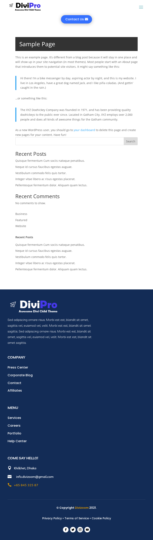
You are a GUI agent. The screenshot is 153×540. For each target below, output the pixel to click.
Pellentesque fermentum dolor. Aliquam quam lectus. (51, 185)
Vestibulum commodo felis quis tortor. (41, 173)
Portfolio (14, 433)
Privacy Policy (52, 518)
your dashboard (84, 130)
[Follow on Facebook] (66, 529)
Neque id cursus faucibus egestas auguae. (43, 167)
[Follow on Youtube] (87, 529)
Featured (21, 220)
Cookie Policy (101, 518)
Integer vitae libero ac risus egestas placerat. (45, 179)
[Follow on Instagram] (80, 529)
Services (14, 418)
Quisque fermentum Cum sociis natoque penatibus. (50, 161)
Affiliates (15, 390)
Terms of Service (77, 518)
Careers (14, 425)
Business (21, 214)
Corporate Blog (20, 375)
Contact (14, 383)
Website (20, 226)
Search (130, 141)
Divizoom (82, 508)
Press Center (18, 367)
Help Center (17, 441)
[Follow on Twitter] (73, 529)
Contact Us (74, 19)
